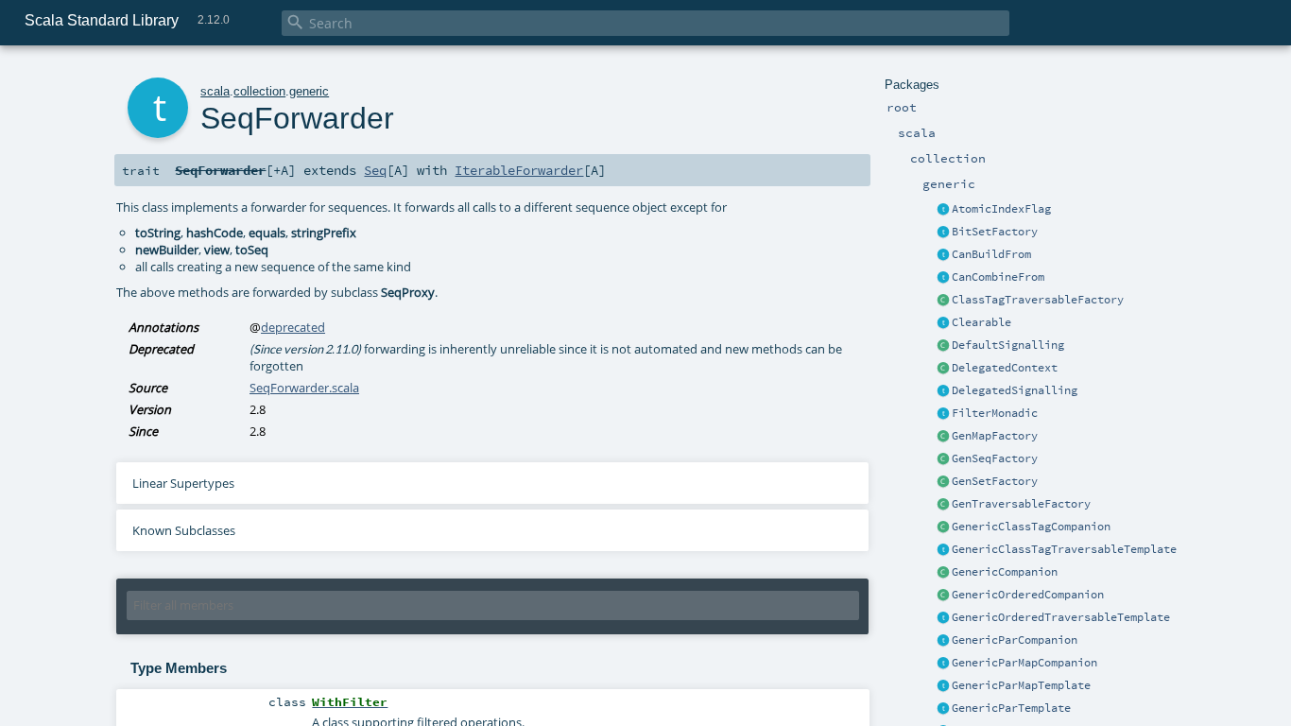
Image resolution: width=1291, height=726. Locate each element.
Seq (375, 170)
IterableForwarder (519, 170)
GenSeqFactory (995, 458)
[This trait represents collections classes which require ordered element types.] (943, 618)
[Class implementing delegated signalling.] (943, 368)
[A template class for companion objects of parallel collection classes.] (943, 640)
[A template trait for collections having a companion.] (943, 709)
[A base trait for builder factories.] (943, 255)
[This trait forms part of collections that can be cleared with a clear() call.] (943, 323)
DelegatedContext (1005, 367)
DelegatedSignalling (1014, 390)
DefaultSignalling (1008, 345)
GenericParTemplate (1011, 708)
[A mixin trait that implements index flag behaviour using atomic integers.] (943, 209)
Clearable (981, 322)
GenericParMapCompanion (1024, 662)
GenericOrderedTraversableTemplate (1061, 617)
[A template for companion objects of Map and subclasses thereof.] (943, 436)
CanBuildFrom (991, 254)
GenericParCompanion (1014, 640)
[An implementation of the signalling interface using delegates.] (943, 391)
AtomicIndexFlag (1001, 209)
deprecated (293, 327)
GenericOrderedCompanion (1028, 594)
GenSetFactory (995, 481)
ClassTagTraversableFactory (1038, 299)
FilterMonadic (995, 413)
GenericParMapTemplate (1021, 685)
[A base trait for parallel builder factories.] (943, 277)
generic (309, 91)
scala (215, 91)
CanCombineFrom (998, 277)
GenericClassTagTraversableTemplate (1064, 549)
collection (259, 91)
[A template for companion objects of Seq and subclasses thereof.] (943, 459)
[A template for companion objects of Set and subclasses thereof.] (943, 482)
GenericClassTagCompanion (1031, 526)
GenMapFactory (995, 435)
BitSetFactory (995, 231)
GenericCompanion (1005, 572)
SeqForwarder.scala (304, 387)
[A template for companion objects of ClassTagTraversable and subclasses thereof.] (943, 300)
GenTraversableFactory (1021, 503)
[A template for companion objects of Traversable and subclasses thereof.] (943, 504)
